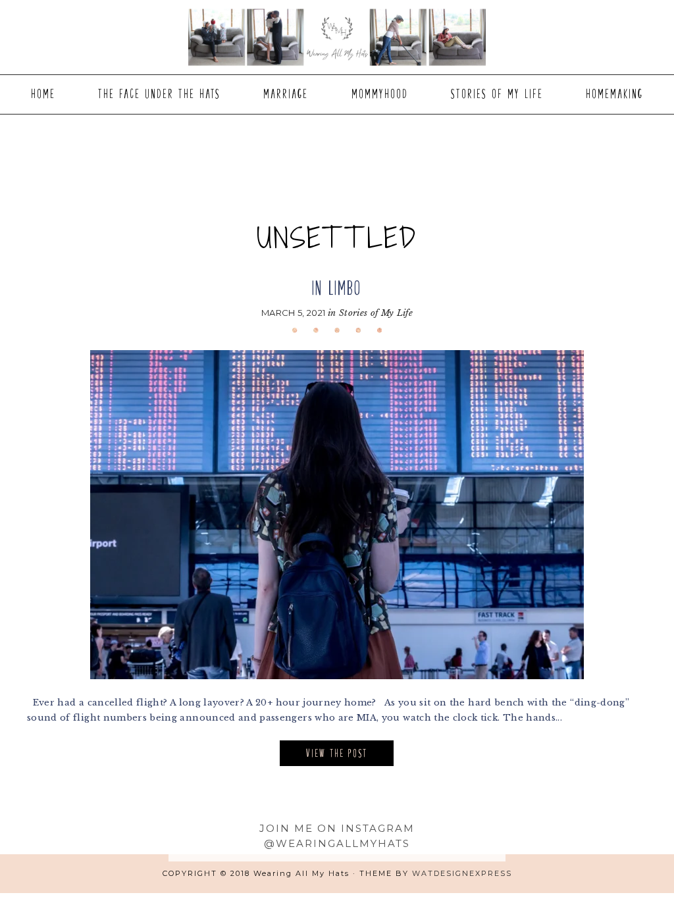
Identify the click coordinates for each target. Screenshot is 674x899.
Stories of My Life (376, 313)
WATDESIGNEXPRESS (462, 873)
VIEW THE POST (336, 753)
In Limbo (336, 288)
